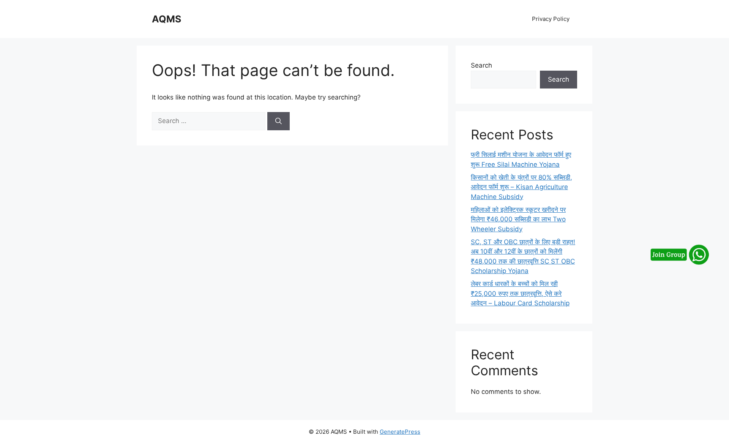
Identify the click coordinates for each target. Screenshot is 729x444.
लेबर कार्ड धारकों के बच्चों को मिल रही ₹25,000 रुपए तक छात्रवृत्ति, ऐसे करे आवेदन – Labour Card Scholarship (520, 293)
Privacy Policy (551, 18)
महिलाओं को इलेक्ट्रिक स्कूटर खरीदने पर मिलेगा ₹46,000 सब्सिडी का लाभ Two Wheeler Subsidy (518, 219)
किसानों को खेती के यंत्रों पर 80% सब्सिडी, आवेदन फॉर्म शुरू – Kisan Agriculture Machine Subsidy (521, 187)
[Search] (278, 121)
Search (481, 65)
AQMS (166, 19)
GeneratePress (400, 431)
